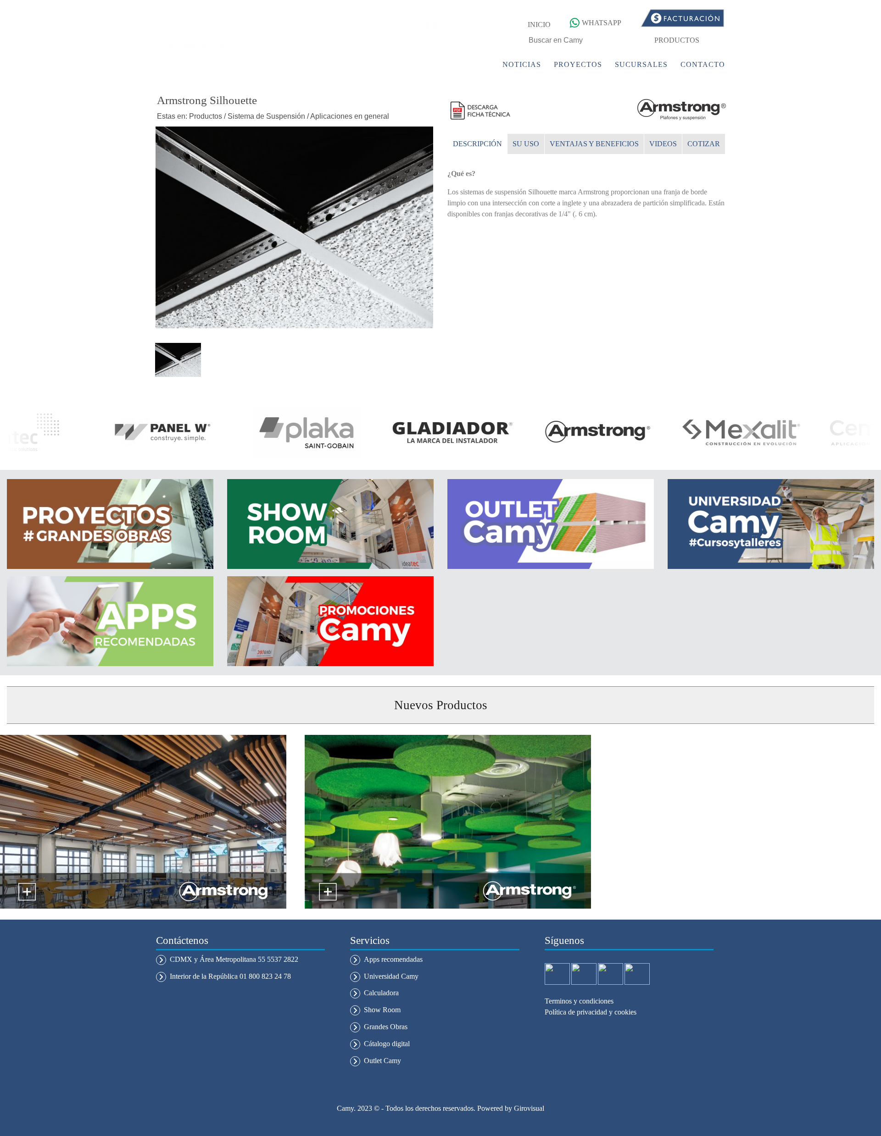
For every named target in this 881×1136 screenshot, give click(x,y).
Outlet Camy (382, 1060)
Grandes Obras (385, 1027)
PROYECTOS (578, 64)
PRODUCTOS (676, 40)
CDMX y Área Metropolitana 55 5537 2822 (234, 959)
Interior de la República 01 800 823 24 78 (230, 976)
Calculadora (381, 993)
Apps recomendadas (393, 959)
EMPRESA (416, 64)
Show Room (382, 1010)
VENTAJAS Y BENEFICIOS (594, 144)
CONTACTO (702, 64)
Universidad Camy (391, 976)
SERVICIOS (468, 64)
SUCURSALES (641, 64)
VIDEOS (663, 144)
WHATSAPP (601, 23)
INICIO (539, 24)
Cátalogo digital (387, 1044)
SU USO (526, 144)
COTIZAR (703, 144)
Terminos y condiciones (579, 1001)
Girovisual (529, 1108)
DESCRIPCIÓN (477, 144)
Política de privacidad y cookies (590, 1012)
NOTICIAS (521, 64)
